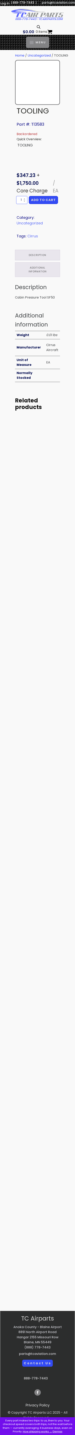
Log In (4, 3)
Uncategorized (39, 55)
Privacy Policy (38, 1405)
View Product (38, 524)
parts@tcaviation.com (58, 3)
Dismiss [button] (57, 1431)
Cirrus (32, 236)
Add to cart (43, 200)
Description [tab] (37, 255)
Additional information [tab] (38, 269)
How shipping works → (37, 1431)
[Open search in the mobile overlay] (39, 27)
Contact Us (37, 1363)
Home (19, 55)
